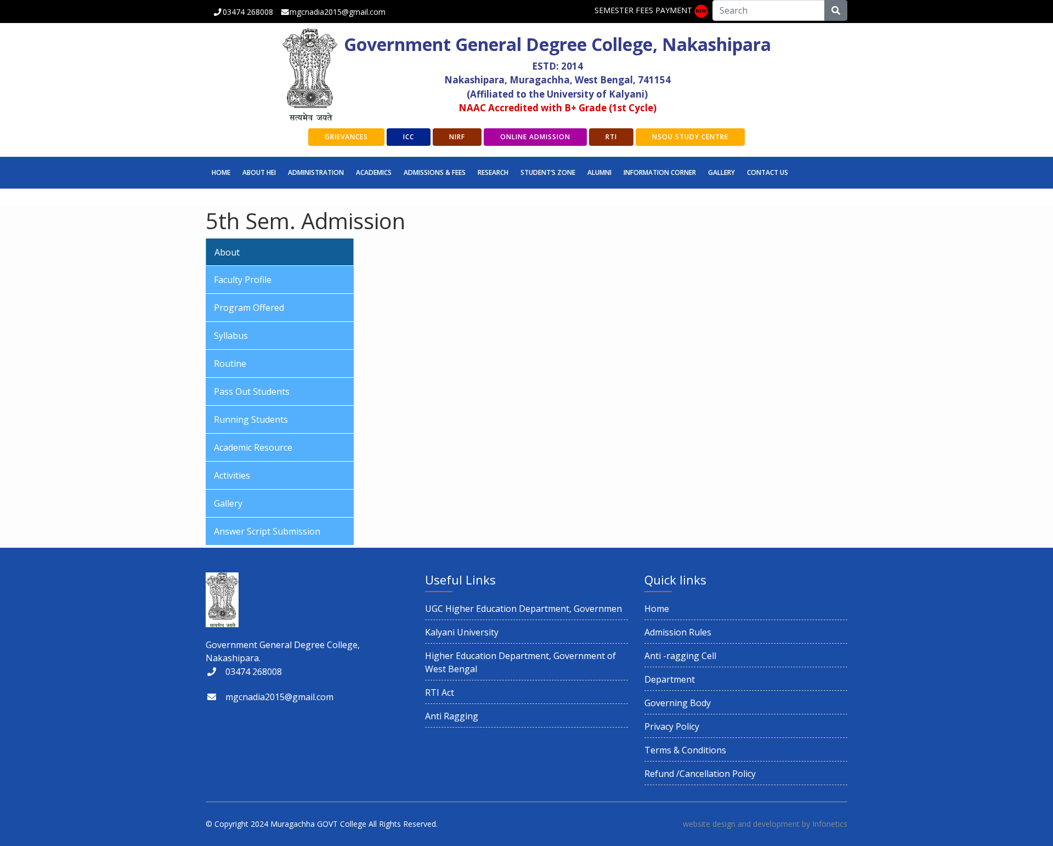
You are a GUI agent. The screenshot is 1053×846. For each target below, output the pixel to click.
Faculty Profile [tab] (242, 280)
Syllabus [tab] (231, 336)
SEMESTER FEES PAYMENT (643, 10)
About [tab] (227, 252)
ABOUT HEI (259, 172)
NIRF (457, 136)
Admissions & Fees (435, 172)
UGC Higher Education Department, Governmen (523, 609)
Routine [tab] (230, 363)
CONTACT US (767, 172)
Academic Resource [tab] (253, 447)
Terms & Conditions (685, 750)
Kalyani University (462, 632)
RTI (611, 136)
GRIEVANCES (346, 136)
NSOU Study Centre (690, 136)
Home (221, 172)
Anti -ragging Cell (680, 656)
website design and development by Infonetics (765, 824)
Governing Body (677, 703)
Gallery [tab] (228, 503)
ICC (408, 136)
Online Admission (535, 136)
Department (669, 679)
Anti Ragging (451, 716)
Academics (374, 172)
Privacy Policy (671, 726)
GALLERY (721, 172)
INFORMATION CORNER (660, 172)
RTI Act (439, 692)
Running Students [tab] (251, 419)
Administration (316, 172)
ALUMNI (599, 172)
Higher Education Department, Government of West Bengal (520, 662)
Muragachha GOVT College (318, 824)
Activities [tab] (232, 475)
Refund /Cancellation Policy (700, 774)
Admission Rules (677, 632)
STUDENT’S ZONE (547, 172)
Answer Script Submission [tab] (267, 531)
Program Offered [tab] (249, 308)
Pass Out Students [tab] (252, 391)
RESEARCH (493, 172)
